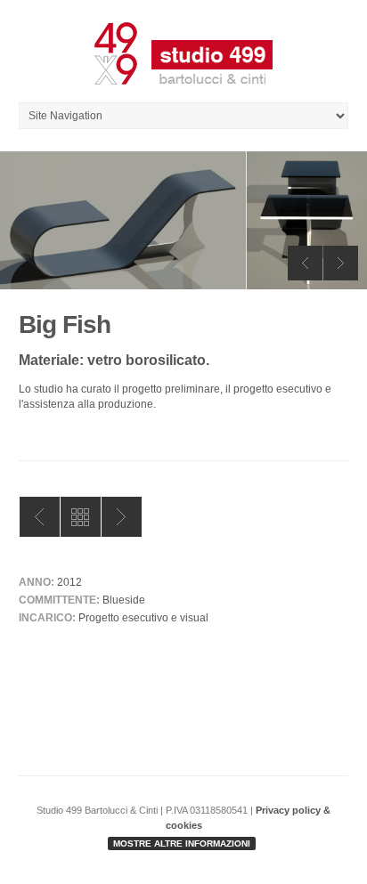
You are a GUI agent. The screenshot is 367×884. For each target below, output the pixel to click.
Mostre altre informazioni (181, 843)
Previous (305, 263)
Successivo (122, 517)
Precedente (40, 517)
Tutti (81, 517)
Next (340, 263)
